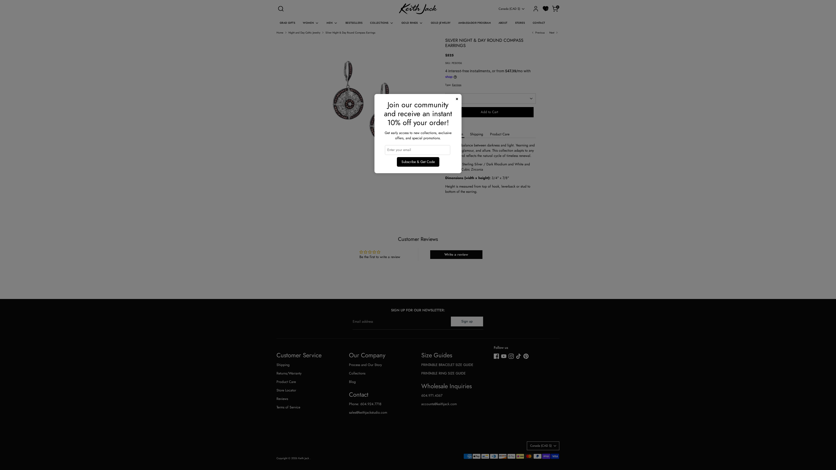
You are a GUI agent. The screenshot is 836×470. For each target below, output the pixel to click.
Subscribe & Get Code (418, 161)
